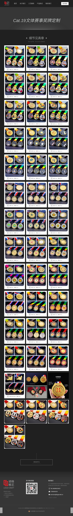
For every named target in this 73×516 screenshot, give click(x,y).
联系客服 (65, 3)
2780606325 (54, 491)
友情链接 (55, 497)
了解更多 (50, 497)
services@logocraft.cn (56, 494)
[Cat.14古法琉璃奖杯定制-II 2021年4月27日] (72, 510)
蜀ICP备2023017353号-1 (49, 508)
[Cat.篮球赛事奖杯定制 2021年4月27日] (1, 510)
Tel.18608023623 (55, 488)
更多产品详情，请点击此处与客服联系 (36, 41)
